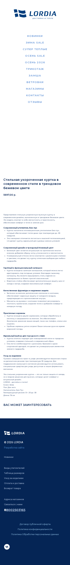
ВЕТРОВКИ (35, 82)
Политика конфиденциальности (35, 529)
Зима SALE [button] (35, 42)
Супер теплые (35, 49)
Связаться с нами (13, 504)
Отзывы (35, 101)
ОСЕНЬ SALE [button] (35, 55)
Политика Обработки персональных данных (35, 534)
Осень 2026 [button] (35, 62)
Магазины (35, 88)
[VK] (7, 548)
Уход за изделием (13, 478)
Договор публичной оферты (35, 524)
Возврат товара (12, 488)
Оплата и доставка (14, 483)
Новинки (35, 36)
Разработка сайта (14, 447)
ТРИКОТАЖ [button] (35, 69)
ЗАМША (35, 75)
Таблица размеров (14, 473)
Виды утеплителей (14, 468)
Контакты (35, 95)
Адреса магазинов (14, 499)
